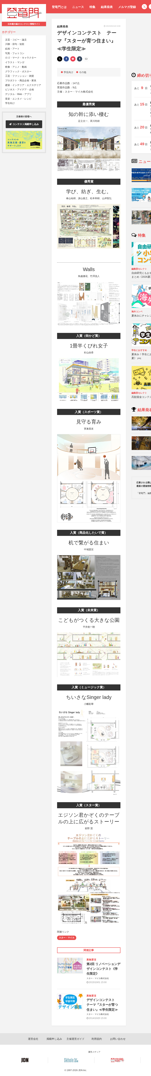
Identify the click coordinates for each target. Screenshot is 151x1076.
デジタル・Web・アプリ (18, 94)
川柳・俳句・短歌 (14, 44)
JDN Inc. (82, 1070)
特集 (92, 6)
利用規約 (97, 1038)
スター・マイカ (66, 937)
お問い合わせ (118, 1038)
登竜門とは (59, 6)
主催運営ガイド (75, 1038)
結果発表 (107, 6)
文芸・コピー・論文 (16, 39)
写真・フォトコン (14, 53)
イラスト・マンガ (14, 62)
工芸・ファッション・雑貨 (19, 76)
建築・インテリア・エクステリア (23, 85)
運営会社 (33, 1038)
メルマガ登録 (127, 6)
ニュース (78, 6)
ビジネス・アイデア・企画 (19, 89)
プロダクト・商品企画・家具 (20, 80)
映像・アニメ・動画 (16, 67)
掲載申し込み (54, 1038)
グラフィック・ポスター (18, 71)
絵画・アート (12, 48)
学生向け (10, 103)
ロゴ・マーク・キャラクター (20, 57)
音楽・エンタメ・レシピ (18, 98)
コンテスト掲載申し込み (26, 124)
